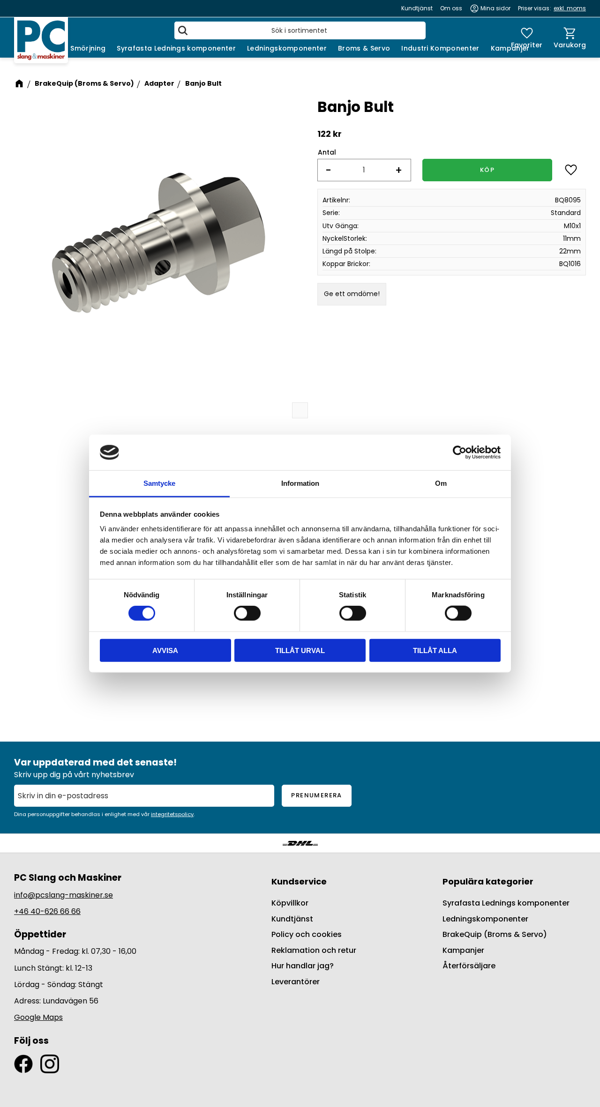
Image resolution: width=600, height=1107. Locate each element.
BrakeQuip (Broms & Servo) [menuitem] (494, 934)
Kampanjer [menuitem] (510, 48)
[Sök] (182, 30)
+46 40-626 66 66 (47, 911)
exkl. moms (570, 8)
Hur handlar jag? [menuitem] (302, 965)
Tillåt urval (300, 650)
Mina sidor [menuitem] (495, 8)
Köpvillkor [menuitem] (289, 903)
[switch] (247, 613)
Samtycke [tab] (159, 483)
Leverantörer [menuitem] (295, 981)
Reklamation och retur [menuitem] (313, 950)
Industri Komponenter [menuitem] (440, 48)
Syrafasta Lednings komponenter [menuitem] (176, 48)
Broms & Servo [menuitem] (364, 48)
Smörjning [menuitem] (87, 48)
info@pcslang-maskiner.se (63, 895)
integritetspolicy (172, 814)
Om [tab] (441, 483)
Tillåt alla (435, 650)
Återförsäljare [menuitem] (468, 965)
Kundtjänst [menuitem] (417, 8)
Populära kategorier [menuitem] (487, 881)
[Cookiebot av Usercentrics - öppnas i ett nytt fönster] (460, 453)
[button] (526, 37)
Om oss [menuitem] (451, 8)
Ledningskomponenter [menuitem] (287, 48)
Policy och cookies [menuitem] (306, 934)
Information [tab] (300, 483)
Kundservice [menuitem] (299, 881)
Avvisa (165, 650)
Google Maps (38, 1017)
